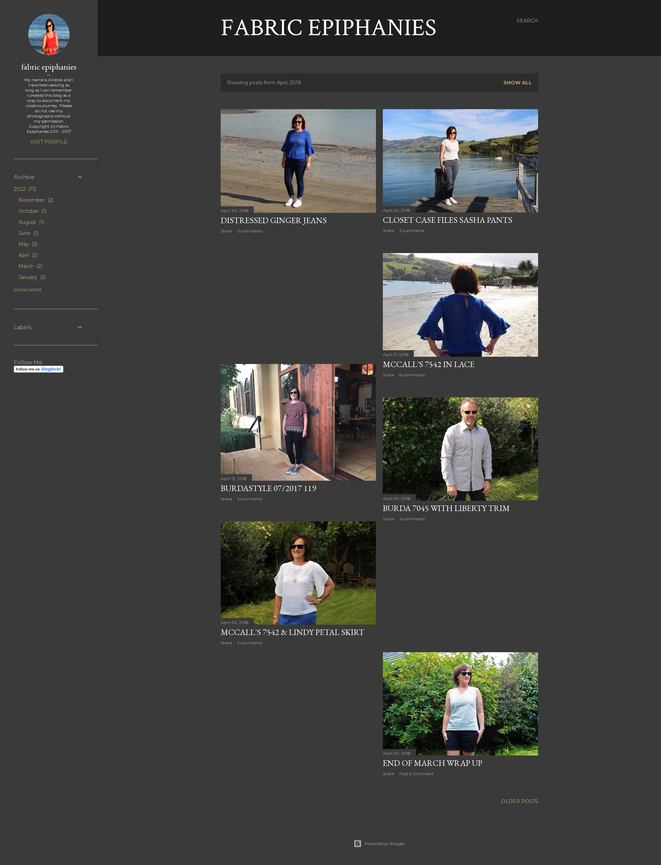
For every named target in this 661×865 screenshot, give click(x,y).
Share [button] (226, 230)
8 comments (412, 374)
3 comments (249, 230)
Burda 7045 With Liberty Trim (446, 508)
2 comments (411, 230)
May (27, 244)
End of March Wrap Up (432, 763)
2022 (24, 189)
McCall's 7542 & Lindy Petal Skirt (292, 632)
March (30, 266)
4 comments (412, 518)
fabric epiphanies (48, 66)
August (31, 222)
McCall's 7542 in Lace (428, 364)
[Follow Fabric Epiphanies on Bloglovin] (38, 371)
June (28, 233)
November (35, 200)
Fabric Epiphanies (329, 28)
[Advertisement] (298, 299)
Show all (517, 83)
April (27, 255)
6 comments (249, 498)
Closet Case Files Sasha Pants (447, 220)
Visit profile (48, 142)
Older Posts (519, 801)
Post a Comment (416, 773)
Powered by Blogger (385, 843)
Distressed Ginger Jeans (274, 220)
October (32, 211)
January (31, 277)
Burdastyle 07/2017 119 (268, 488)
